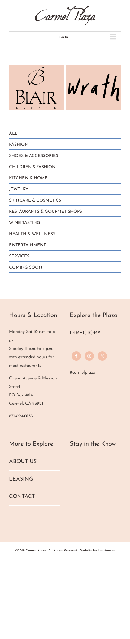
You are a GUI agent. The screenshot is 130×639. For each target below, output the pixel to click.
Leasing (21, 479)
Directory (85, 333)
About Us (23, 462)
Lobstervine (106, 550)
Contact (22, 497)
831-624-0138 (21, 416)
